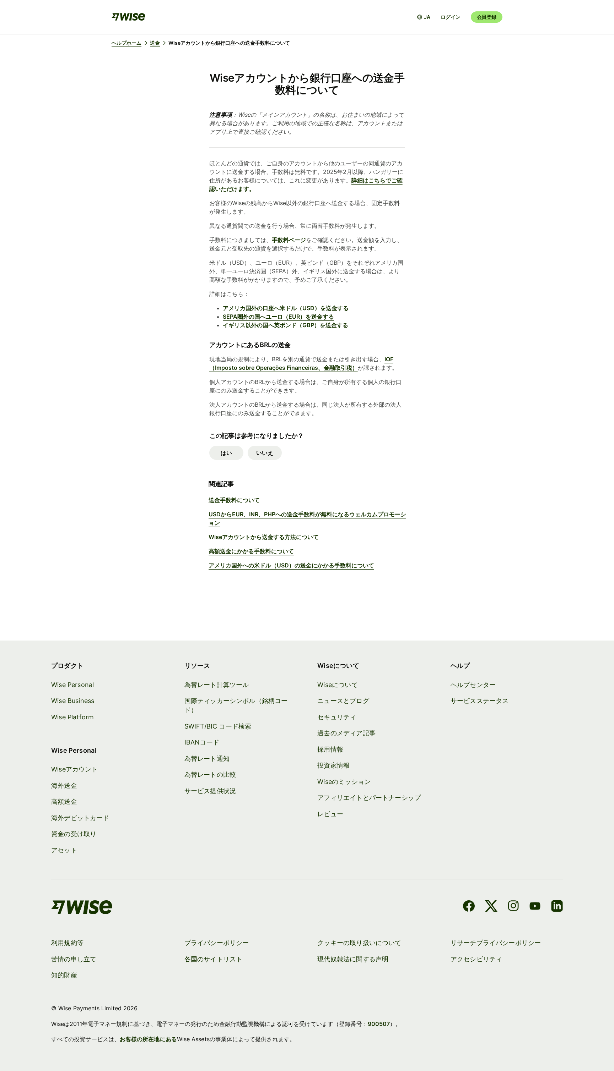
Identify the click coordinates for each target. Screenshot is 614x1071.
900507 (379, 1023)
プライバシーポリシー (216, 942)
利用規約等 (67, 942)
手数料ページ (289, 239)
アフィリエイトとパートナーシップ (369, 797)
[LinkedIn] (557, 907)
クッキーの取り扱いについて (359, 942)
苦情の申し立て (73, 959)
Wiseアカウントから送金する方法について (264, 536)
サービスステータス (480, 700)
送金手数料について (234, 500)
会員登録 (486, 17)
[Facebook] (469, 907)
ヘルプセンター (473, 684)
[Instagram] (513, 907)
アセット (64, 850)
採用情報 (330, 749)
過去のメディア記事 (346, 733)
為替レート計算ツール (216, 684)
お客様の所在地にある (148, 1039)
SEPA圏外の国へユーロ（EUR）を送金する (278, 316)
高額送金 (64, 801)
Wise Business (72, 700)
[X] (491, 907)
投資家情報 (333, 765)
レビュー (330, 814)
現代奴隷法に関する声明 (352, 959)
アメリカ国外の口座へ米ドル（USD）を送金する (286, 308)
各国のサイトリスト (213, 959)
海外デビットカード (80, 818)
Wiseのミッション (344, 781)
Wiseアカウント (74, 769)
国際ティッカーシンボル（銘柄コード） (236, 705)
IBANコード (201, 742)
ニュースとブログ (343, 700)
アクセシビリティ (476, 959)
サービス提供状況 (210, 791)
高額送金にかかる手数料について (251, 551)
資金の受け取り (73, 833)
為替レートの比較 (210, 774)
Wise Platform (72, 717)
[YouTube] (535, 907)
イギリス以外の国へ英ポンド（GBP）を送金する (285, 325)
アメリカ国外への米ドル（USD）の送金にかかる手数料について (291, 565)
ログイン (450, 17)
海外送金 (64, 785)
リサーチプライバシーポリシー (496, 942)
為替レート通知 (207, 758)
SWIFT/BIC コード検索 (218, 726)
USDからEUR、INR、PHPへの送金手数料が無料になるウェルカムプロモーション (307, 518)
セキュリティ (336, 717)
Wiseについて (337, 684)
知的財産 (64, 975)
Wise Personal (72, 684)
